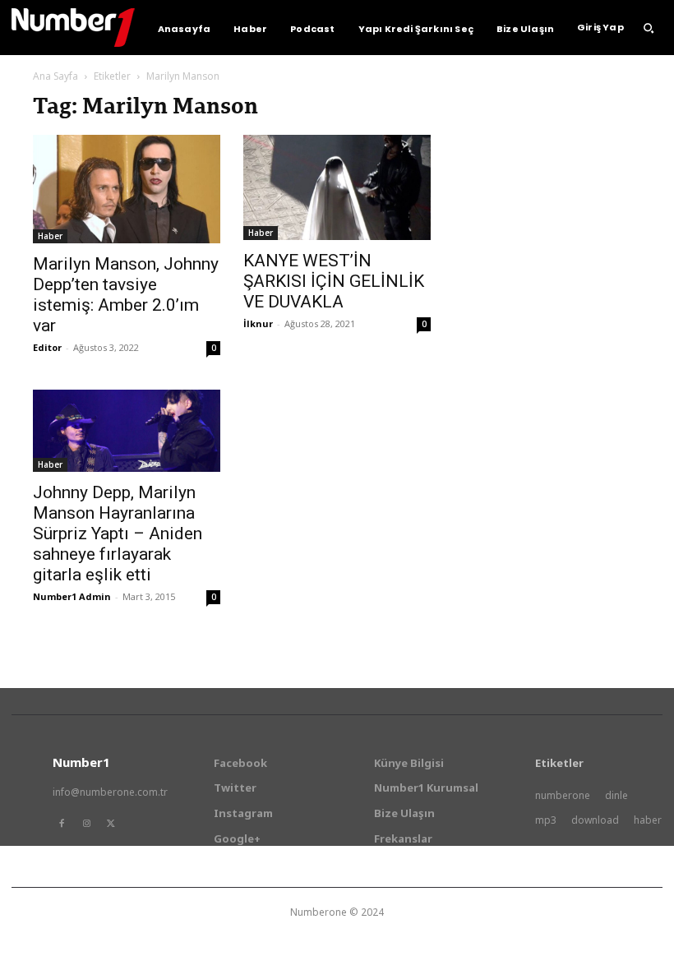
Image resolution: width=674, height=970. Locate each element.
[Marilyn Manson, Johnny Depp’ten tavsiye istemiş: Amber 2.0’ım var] (126, 189)
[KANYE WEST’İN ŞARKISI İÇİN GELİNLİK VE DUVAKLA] (337, 187)
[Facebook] (62, 824)
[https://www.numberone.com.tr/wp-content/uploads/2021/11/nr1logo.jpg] (73, 27)
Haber (50, 236)
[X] (111, 824)
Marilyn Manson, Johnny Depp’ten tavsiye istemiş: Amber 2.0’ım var (126, 294)
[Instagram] (86, 824)
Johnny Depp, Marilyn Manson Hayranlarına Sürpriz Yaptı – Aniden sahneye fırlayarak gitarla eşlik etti (117, 533)
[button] (648, 28)
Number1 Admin (72, 596)
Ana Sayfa (55, 76)
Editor (47, 347)
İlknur (258, 323)
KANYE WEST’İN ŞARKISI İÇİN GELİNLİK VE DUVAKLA (333, 281)
